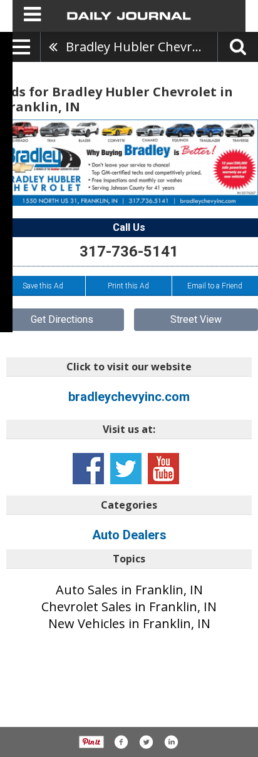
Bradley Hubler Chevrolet (140, 46)
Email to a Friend (214, 286)
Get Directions (62, 319)
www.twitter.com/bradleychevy (126, 468)
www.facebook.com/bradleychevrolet (88, 468)
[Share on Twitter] (146, 742)
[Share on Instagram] (171, 742)
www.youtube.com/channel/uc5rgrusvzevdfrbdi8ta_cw (163, 468)
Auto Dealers (129, 534)
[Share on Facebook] (121, 742)
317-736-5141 (129, 251)
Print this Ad (128, 286)
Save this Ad (43, 286)
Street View (196, 319)
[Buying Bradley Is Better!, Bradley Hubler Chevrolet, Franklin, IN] (129, 162)
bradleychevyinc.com (129, 396)
